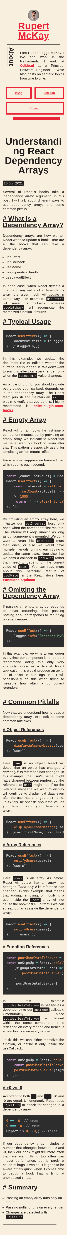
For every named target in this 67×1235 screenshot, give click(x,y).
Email (34, 108)
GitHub (49, 93)
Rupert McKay (33, 30)
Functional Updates (19, 580)
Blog (19, 93)
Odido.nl (27, 65)
